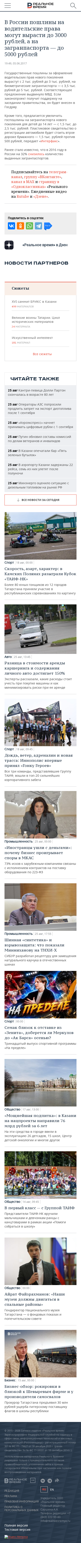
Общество (12, 1109)
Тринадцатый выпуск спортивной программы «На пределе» (40, 1037)
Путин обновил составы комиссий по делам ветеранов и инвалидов (39, 439)
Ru (44, 1489)
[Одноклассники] (20, 225)
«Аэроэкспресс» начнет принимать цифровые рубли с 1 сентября (40, 424)
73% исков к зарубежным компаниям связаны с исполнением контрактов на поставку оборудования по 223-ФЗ (40, 859)
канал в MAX (22, 181)
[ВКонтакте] (11, 225)
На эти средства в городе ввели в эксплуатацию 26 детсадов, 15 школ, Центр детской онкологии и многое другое (40, 1127)
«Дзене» (40, 196)
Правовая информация (21, 1501)
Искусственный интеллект (32, 340)
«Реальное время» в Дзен (45, 244)
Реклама (10, 1496)
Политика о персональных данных (21, 1509)
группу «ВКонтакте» (42, 176)
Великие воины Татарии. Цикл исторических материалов (36, 322)
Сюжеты (20, 288)
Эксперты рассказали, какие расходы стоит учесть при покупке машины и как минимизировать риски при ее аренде (38, 675)
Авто (8, 657)
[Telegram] (38, 225)
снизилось (36, 154)
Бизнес (10, 1380)
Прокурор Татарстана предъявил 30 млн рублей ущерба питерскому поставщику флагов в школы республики (38, 1398)
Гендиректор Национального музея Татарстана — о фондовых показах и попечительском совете (34, 1306)
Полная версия (16, 1525)
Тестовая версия (17, 1529)
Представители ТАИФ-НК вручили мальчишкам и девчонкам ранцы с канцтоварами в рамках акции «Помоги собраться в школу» (39, 1216)
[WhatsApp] (29, 225)
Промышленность (18, 841)
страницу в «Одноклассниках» (35, 184)
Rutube (23, 196)
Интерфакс (49, 141)
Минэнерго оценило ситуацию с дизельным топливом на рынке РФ (38, 485)
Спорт (9, 562)
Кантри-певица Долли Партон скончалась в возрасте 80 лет (36, 392)
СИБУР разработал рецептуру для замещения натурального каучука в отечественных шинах (40, 951)
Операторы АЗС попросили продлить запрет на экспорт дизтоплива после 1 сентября (39, 408)
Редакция (11, 1490)
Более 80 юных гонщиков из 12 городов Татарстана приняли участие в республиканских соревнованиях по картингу (40, 580)
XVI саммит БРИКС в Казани (34, 304)
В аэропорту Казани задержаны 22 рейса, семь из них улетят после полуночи (40, 469)
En (52, 1489)
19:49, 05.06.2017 (15, 63)
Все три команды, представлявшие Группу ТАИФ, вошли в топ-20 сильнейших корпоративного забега (38, 767)
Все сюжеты (42, 354)
